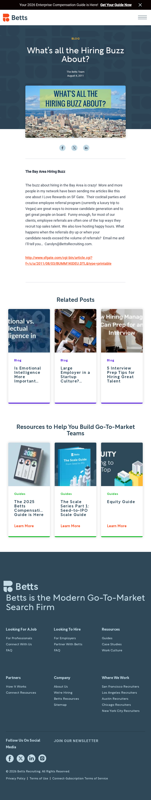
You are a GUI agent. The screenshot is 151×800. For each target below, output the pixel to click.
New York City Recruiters (121, 711)
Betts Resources (66, 699)
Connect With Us (19, 644)
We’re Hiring (63, 693)
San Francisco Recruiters (120, 686)
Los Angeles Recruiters (119, 693)
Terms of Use (38, 778)
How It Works (16, 686)
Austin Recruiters (115, 699)
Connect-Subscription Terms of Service (80, 778)
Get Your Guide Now (116, 5)
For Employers (65, 638)
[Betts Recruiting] (39, 18)
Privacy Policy (15, 778)
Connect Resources (21, 693)
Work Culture (112, 650)
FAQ (9, 650)
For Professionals (19, 638)
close (140, 5)
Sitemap (60, 705)
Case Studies (112, 644)
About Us (61, 686)
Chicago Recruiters (116, 705)
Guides (107, 638)
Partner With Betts (68, 644)
